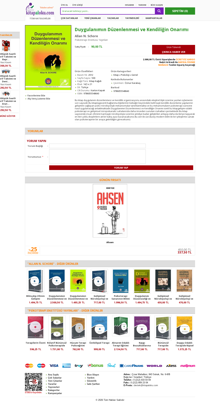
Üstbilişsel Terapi (99, 342)
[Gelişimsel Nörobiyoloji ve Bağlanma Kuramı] (99, 292)
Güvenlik (91, 381)
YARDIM (142, 5)
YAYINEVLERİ (132, 18)
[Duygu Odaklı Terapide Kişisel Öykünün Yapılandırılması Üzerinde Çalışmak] (184, 339)
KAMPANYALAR (154, 18)
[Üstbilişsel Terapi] (99, 339)
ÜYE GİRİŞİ (77, 5)
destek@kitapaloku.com (146, 385)
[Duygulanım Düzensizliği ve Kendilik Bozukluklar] (142, 292)
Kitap (116, 74)
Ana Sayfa (53, 374)
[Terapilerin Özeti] (35, 338)
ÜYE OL (64, 5)
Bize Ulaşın (93, 374)
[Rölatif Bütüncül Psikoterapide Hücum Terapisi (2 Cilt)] (56, 339)
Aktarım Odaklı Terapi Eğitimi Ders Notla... (120, 345)
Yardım (91, 377)
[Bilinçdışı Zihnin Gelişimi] (35, 292)
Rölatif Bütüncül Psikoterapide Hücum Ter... (57, 345)
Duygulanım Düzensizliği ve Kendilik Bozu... (142, 298)
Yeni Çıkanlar (55, 381)
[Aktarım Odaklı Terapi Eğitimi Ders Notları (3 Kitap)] (120, 335)
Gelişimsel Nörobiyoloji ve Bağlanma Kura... (99, 298)
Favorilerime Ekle (36, 95)
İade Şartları (93, 384)
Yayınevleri (54, 387)
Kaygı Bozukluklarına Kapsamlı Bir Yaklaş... (142, 347)
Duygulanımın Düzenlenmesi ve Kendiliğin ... (57, 298)
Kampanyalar (55, 393)
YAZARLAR (113, 18)
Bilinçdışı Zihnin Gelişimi (35, 297)
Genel (134, 74)
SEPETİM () (180, 11)
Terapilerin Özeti (36, 342)
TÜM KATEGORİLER (40, 18)
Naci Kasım (6, 62)
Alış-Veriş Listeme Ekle (39, 98)
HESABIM (129, 5)
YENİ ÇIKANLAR (92, 18)
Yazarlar (52, 384)
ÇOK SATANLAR (69, 18)
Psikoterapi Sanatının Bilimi (121, 297)
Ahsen (110, 242)
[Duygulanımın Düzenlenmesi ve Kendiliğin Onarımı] (78, 291)
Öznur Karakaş (132, 82)
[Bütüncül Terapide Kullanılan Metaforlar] (163, 339)
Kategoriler (54, 390)
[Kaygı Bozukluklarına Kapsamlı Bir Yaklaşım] (142, 339)
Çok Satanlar (55, 377)
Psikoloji (125, 74)
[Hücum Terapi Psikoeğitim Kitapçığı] (78, 339)
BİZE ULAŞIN (157, 5)
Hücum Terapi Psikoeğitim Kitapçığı (78, 345)
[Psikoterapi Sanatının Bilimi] (120, 292)
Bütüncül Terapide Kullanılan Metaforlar (163, 347)
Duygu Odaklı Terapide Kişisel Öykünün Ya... (184, 345)
